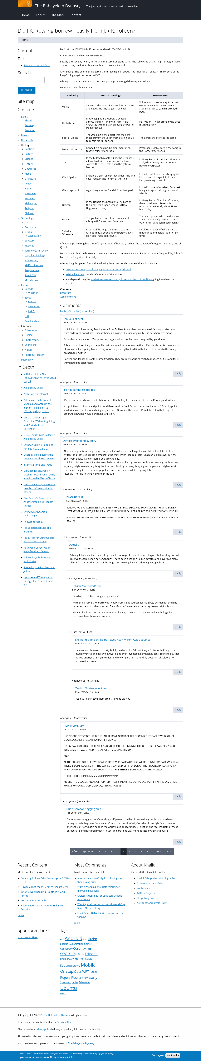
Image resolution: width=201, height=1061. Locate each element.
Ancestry (29, 125)
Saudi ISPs (30, 275)
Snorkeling (30, 344)
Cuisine (32, 301)
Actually (74, 544)
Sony (93, 977)
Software (30, 240)
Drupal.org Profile (147, 898)
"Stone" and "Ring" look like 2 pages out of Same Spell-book (98, 269)
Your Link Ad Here (28, 937)
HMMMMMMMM (73, 725)
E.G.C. (31, 311)
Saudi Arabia (32, 321)
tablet (75, 982)
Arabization (31, 227)
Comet (88, 943)
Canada (29, 289)
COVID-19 (67, 953)
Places (24, 285)
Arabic (92, 938)
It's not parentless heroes (79, 389)
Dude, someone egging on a (83, 809)
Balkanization (76, 943)
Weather (33, 292)
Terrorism (30, 193)
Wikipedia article (75, 274)
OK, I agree (158, 1055)
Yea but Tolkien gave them (91, 688)
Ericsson (91, 953)
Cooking (29, 149)
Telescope (84, 982)
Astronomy (31, 330)
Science (29, 158)
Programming (32, 270)
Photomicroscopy (34, 354)
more (21, 915)
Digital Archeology (35, 255)
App (85, 939)
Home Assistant (85, 959)
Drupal (28, 232)
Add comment (68, 296)
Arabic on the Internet (36, 394)
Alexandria (34, 306)
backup (64, 943)
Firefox (64, 958)
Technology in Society (36, 250)
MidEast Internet (34, 265)
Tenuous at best (73, 319)
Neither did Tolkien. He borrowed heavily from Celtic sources (112, 639)
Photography (32, 340)
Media (28, 173)
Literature (65, 293)
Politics (29, 183)
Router (76, 977)
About (40, 15)
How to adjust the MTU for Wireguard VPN (44, 886)
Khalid (28, 120)
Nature (29, 349)
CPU (77, 954)
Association (34, 235)
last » (169, 851)
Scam (85, 978)
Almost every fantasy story (79, 440)
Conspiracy (66, 948)
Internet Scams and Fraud (38, 464)
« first (75, 851)
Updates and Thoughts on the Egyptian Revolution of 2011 (38, 581)
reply (178, 373)
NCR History (31, 260)
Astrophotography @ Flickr (152, 903)
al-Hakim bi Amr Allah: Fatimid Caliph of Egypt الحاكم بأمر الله (40, 377)
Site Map (57, 15)
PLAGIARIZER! (74, 497)
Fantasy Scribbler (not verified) (77, 311)
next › (158, 851)
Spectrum (65, 982)
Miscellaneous (32, 280)
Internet (29, 245)
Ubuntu (68, 988)
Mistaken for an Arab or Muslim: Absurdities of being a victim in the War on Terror (39, 474)
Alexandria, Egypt (33, 387)
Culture (29, 154)
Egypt (28, 297)
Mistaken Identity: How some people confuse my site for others (39, 488)
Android (73, 938)
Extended (30, 130)
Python (94, 971)
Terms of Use (64, 1022)
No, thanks (173, 1055)
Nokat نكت (27, 140)
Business (30, 198)
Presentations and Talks (37, 65)
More (63, 993)
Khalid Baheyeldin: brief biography (156, 878)
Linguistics (30, 168)
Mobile (88, 965)
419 (62, 939)
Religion (29, 208)
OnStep (66, 971)
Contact (75, 15)
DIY (82, 954)
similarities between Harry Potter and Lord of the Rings (121, 279)
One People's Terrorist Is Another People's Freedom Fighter (38, 502)
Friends (25, 135)
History (29, 163)
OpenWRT (81, 971)
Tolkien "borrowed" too (86, 586)
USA (27, 316)
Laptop (76, 965)
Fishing (29, 335)
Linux (28, 222)
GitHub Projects (146, 893)
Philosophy (31, 203)
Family (24, 116)
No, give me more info (61, 1057)
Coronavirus (82, 948)
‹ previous (88, 851)
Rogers (65, 977)
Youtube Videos (146, 888)
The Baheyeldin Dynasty (57, 1015)
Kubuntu (66, 965)
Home (25, 15)
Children (29, 213)
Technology (27, 218)
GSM (71, 959)
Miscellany (27, 359)
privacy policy (43, 1029)
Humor (29, 188)
